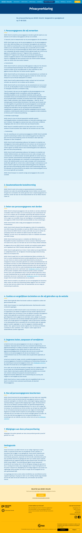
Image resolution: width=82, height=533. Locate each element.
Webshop (63, 1)
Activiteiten (39, 1)
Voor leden (69, 1)
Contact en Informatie (48, 1)
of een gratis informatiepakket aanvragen (41, 498)
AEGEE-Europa (32, 1)
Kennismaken (16, 1)
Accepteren (63, 529)
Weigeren (74, 529)
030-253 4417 (77, 512)
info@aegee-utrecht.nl (35, 269)
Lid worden (41, 495)
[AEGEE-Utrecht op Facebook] (79, 517)
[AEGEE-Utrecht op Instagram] (76, 517)
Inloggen (77, 1)
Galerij (56, 1)
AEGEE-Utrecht (7, 2)
